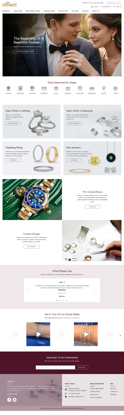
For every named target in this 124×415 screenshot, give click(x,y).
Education (113, 394)
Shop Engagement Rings (25, 51)
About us (96, 11)
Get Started (31, 247)
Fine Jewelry (63, 11)
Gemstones (18, 11)
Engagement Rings (33, 11)
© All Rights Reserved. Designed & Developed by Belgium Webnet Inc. (62, 408)
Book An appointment (97, 388)
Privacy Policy (94, 394)
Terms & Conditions (96, 397)
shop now (92, 207)
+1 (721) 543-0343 (92, 3)
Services (85, 11)
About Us (113, 388)
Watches (75, 11)
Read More (62, 290)
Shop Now (13, 160)
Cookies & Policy (95, 391)
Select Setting (13, 123)
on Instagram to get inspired (64, 318)
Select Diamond (74, 123)
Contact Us (113, 391)
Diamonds (6, 11)
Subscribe (81, 367)
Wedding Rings (49, 11)
